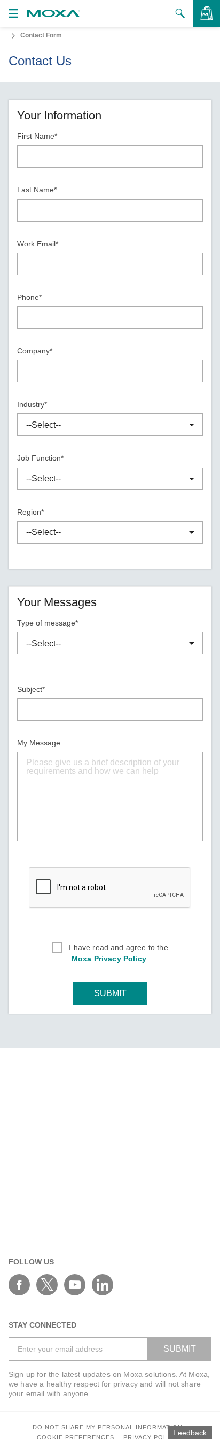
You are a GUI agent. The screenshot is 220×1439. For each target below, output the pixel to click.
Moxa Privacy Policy (109, 958)
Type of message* (47, 623)
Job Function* (40, 458)
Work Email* (37, 243)
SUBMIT (110, 993)
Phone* (29, 297)
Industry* (32, 404)
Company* (34, 350)
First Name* (37, 136)
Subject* (31, 689)
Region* (30, 512)
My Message (38, 743)
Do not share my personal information (108, 1427)
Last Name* (37, 189)
